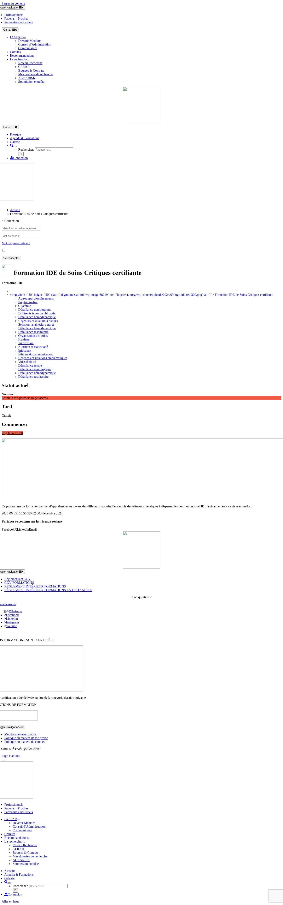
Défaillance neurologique (34, 309)
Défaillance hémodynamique (37, 317)
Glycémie (24, 306)
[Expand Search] (15, 146)
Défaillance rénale (30, 365)
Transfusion (26, 343)
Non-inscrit (9, 394)
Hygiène (23, 339)
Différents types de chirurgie (36, 313)
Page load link (11, 756)
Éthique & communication (35, 354)
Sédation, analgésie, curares (36, 324)
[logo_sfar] (141, 123)
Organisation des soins (33, 335)
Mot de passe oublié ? (16, 243)
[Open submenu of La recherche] (28, 60)
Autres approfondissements (36, 298)
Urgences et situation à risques (38, 320)
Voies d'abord (27, 361)
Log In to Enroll (12, 433)
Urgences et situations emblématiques (42, 358)
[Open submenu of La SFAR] (24, 38)
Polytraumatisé (27, 302)
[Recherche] (11, 145)
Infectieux (24, 350)
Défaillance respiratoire (33, 332)
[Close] (3, 760)
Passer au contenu (13, 3)
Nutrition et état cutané (33, 347)
